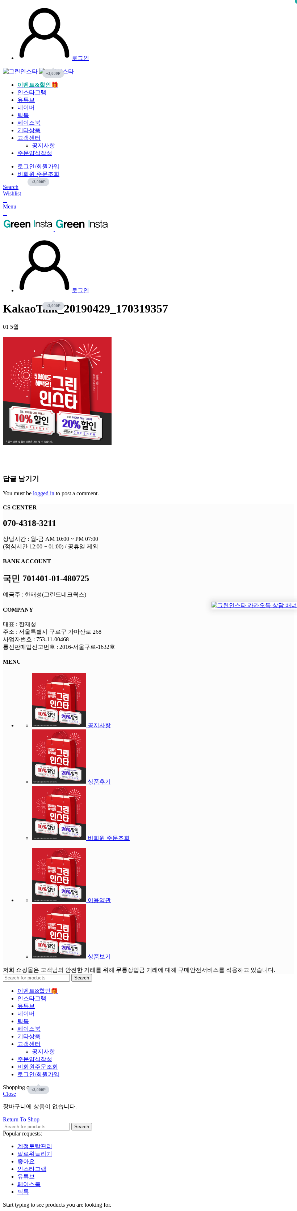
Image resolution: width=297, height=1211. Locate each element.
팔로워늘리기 (34, 1154)
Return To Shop (21, 1119)
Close (9, 1094)
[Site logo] (21, 71)
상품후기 (98, 782)
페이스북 (29, 1184)
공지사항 (43, 145)
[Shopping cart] (5, 200)
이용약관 (98, 900)
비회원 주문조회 (108, 838)
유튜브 (26, 1176)
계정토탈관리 (34, 1146)
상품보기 (98, 956)
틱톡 (23, 1192)
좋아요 (26, 1161)
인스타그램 (31, 1169)
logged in (43, 493)
